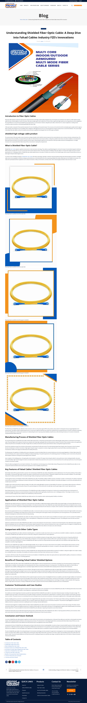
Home (21, 19)
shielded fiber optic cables (27, 156)
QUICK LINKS (27, 681)
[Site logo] (10, 5)
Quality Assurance (25, 692)
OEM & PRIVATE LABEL (27, 687)
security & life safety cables (42, 690)
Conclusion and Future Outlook (11, 657)
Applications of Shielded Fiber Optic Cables (14, 650)
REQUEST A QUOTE (78, 5)
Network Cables (40, 685)
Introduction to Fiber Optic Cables (12, 642)
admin (42, 41)
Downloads (24, 695)
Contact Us (24, 698)
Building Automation (41, 692)
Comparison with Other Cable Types (12, 652)
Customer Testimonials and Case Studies (13, 655)
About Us (24, 685)
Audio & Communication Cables (43, 695)
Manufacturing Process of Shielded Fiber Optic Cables (16, 647)
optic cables (13, 149)
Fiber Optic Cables (41, 687)
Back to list (43, 669)
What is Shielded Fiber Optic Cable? (12, 646)
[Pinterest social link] (13, 662)
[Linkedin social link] (16, 662)
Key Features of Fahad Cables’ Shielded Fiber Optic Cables (16, 649)
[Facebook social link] (6, 662)
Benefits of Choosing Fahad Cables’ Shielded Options (15, 654)
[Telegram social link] (19, 662)
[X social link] (9, 662)
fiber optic (25, 19)
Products (24, 690)
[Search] (72, 5)
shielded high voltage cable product (12, 644)
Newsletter (71, 681)
